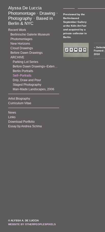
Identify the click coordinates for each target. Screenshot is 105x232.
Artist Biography (19, 98)
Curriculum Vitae (19, 103)
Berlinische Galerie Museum (30, 34)
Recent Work (17, 30)
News (12, 112)
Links (12, 117)
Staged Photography (27, 84)
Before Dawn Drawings (26, 53)
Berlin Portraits (23, 71)
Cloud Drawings (21, 48)
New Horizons (20, 43)
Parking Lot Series (25, 62)
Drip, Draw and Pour (27, 80)
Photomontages (21, 39)
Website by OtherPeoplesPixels (32, 224)
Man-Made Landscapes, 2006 (33, 89)
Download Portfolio (21, 121)
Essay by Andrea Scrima (25, 126)
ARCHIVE (17, 57)
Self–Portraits (22, 75)
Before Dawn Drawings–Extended (36, 66)
